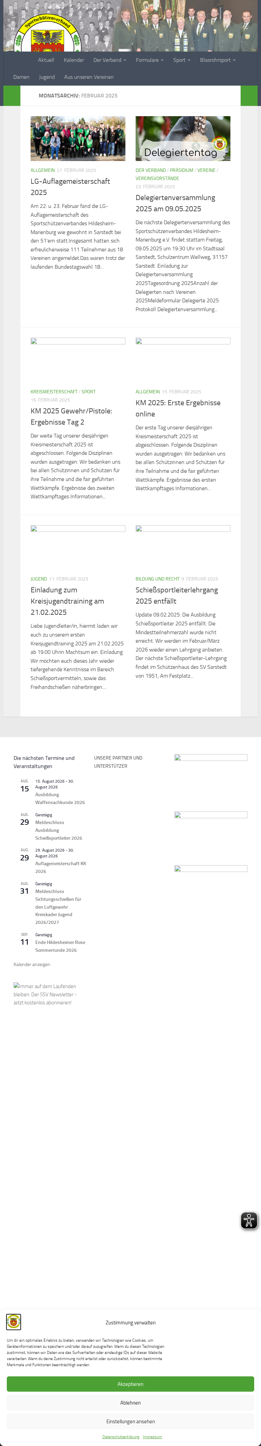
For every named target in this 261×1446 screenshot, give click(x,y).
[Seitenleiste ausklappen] (11, 96)
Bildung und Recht (157, 579)
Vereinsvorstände (157, 178)
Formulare (147, 60)
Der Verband (107, 60)
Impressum (152, 1436)
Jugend (47, 77)
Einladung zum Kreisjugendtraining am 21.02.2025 (67, 601)
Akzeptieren (130, 1384)
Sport (179, 60)
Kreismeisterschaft (54, 392)
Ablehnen (130, 1403)
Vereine (206, 170)
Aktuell (46, 60)
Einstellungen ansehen (130, 1421)
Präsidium (181, 170)
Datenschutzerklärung (120, 1436)
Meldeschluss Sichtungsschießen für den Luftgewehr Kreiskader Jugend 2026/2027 (58, 907)
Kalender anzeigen (32, 964)
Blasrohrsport (215, 60)
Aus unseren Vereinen (89, 77)
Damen (21, 77)
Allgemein (43, 170)
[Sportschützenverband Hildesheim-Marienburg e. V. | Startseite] (48, 48)
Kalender (74, 60)
